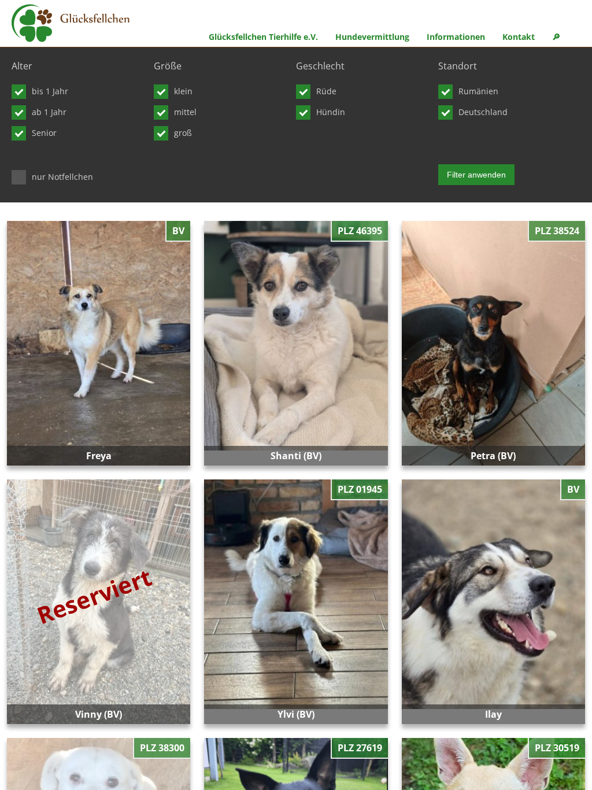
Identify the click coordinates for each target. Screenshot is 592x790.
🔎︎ (556, 36)
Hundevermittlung (372, 36)
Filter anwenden (476, 174)
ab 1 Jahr (49, 111)
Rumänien (478, 91)
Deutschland (483, 111)
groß (183, 132)
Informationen (456, 36)
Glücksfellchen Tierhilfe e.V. (263, 36)
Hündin (330, 111)
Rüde (326, 91)
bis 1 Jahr (50, 91)
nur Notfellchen (62, 176)
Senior (44, 132)
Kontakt (518, 36)
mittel (185, 111)
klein (183, 91)
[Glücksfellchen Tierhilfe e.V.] (71, 25)
